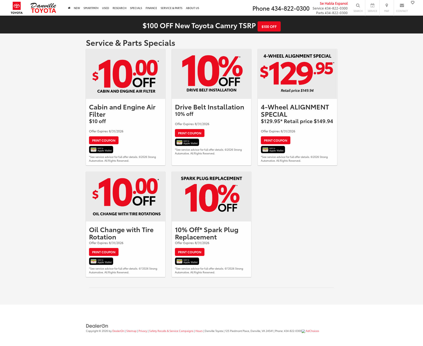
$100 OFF (269, 26)
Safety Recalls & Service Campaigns (171, 331)
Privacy (143, 331)
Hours (199, 331)
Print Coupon (103, 140)
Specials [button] (136, 8)
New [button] (77, 8)
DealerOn (118, 331)
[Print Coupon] (125, 74)
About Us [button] (192, 8)
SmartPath (90, 8)
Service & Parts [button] (171, 8)
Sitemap (131, 331)
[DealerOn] (97, 325)
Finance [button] (151, 8)
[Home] (69, 8)
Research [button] (119, 8)
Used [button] (105, 8)
